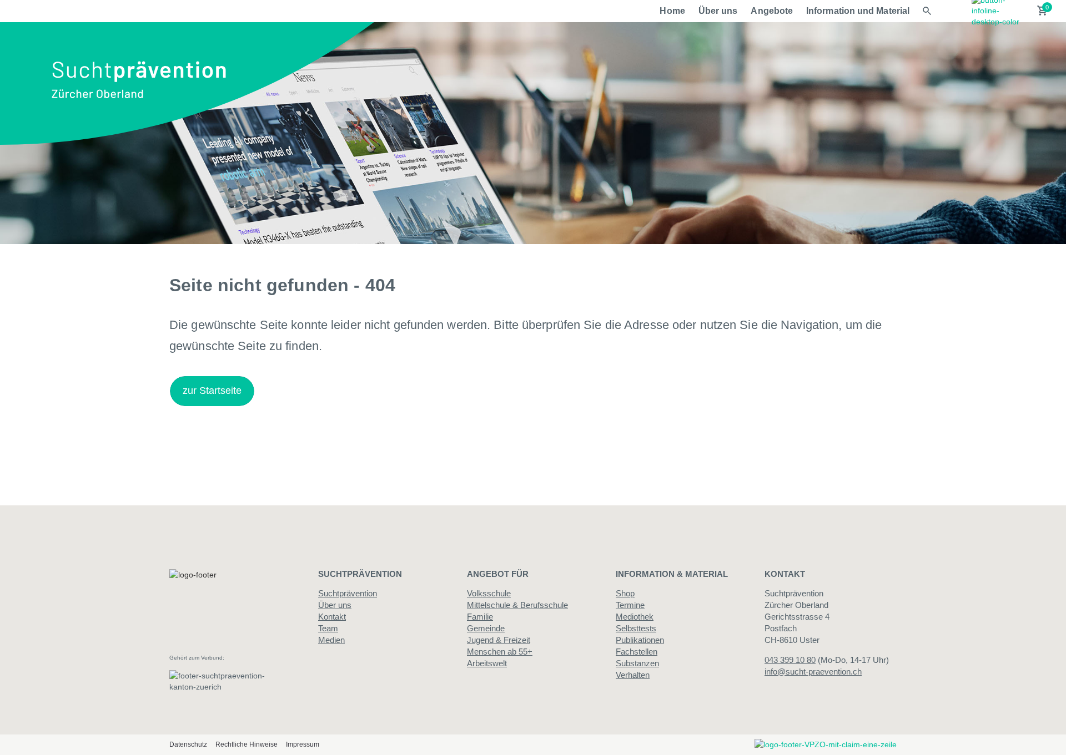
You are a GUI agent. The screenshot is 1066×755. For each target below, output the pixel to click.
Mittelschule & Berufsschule (517, 605)
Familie (480, 616)
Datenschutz (188, 744)
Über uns (718, 11)
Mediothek (634, 616)
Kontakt (332, 616)
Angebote (772, 11)
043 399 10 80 (790, 660)
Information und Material (857, 11)
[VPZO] (826, 744)
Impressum (302, 744)
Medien (331, 640)
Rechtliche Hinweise (246, 744)
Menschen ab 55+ (499, 651)
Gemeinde (486, 628)
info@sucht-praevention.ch (813, 671)
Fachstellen (636, 651)
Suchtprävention (347, 593)
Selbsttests (636, 628)
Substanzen (637, 663)
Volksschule (489, 593)
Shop (625, 593)
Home (672, 11)
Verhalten (633, 675)
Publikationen (640, 640)
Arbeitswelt (487, 663)
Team (328, 628)
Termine (630, 605)
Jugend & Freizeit (498, 640)
